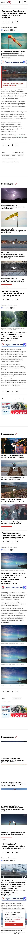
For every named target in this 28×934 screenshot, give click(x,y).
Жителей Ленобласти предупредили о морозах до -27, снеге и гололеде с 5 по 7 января (12, 280)
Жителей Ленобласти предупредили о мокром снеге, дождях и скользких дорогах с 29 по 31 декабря (13, 255)
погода (13, 155)
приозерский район (6, 701)
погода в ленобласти (18, 152)
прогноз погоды (5, 155)
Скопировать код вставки (21, 880)
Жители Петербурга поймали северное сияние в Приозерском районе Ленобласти (12, 760)
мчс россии (20, 155)
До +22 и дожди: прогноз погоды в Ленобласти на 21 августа (13, 478)
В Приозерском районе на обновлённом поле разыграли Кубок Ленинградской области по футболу (13, 808)
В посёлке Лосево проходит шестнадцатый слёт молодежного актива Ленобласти (13, 783)
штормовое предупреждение (8, 158)
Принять (14, 924)
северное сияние (17, 698)
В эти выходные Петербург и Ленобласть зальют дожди (11, 522)
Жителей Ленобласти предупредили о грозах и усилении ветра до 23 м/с (13, 230)
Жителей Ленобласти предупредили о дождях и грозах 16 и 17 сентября (13, 207)
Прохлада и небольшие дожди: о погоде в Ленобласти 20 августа (12, 456)
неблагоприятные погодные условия (10, 161)
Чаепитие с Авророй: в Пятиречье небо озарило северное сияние (13, 833)
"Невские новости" (20, 136)
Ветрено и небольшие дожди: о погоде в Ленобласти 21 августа (12, 500)
